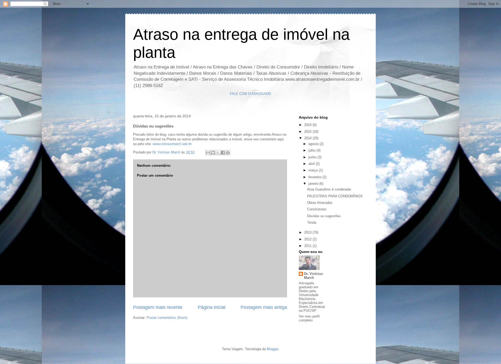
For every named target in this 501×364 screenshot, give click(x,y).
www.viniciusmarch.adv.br (172, 144)
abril (312, 164)
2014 (308, 138)
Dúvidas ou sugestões (324, 216)
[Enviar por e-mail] (208, 152)
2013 (308, 232)
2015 (308, 132)
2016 (308, 125)
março (313, 170)
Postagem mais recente (157, 307)
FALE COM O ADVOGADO (250, 94)
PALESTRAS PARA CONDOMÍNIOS (335, 196)
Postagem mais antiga (264, 307)
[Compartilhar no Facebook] (222, 152)
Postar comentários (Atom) (167, 318)
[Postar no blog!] (213, 152)
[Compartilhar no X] (217, 152)
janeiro (313, 184)
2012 (308, 239)
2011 (308, 246)
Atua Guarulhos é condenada (329, 189)
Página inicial (211, 307)
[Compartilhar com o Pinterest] (227, 152)
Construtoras (316, 209)
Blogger (272, 349)
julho (312, 150)
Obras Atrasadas (319, 203)
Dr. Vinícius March (313, 276)
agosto (314, 144)
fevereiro (315, 177)
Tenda (311, 222)
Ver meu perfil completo (309, 318)
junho (313, 157)
